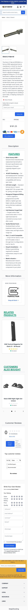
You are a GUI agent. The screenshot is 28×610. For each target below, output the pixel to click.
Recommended (12, 467)
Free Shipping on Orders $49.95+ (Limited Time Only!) (13, 2)
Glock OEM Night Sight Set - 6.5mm (13, 400)
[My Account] (17, 6)
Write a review (10, 444)
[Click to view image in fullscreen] (13, 33)
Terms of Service (8, 552)
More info (12, 436)
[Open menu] (24, 7)
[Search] (23, 12)
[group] (7, 60)
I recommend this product (14, 542)
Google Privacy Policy (11, 551)
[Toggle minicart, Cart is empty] (20, 7)
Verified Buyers (12, 464)
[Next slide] (23, 411)
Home (3, 17)
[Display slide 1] (11, 411)
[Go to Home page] (7, 7)
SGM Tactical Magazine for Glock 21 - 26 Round (13, 345)
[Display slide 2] (15, 411)
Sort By (8, 460)
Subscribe (21, 570)
